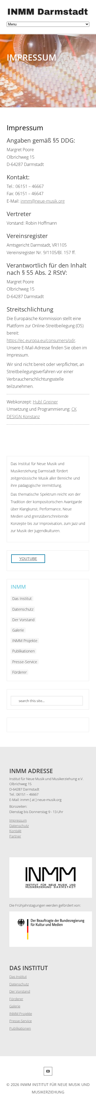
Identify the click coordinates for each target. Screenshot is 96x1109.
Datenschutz (22, 609)
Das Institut (22, 598)
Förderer (19, 672)
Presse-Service (24, 661)
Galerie (18, 630)
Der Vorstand (23, 619)
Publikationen (23, 651)
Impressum (18, 820)
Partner (15, 836)
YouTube (28, 559)
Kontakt (15, 830)
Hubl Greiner (45, 402)
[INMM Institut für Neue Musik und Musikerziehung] (48, 15)
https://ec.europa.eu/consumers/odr (41, 340)
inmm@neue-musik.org (43, 201)
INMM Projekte (24, 640)
